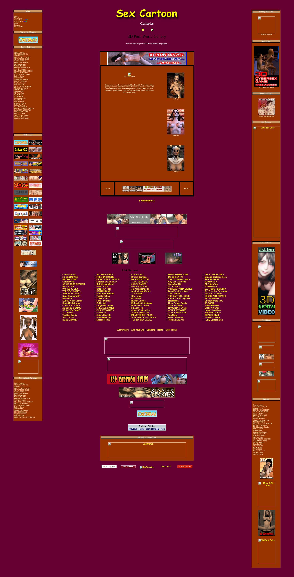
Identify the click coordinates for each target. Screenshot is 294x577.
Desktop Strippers (105, 293)
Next (163, 429)
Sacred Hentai (103, 320)
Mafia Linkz (67, 298)
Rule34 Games (138, 301)
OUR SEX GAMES (105, 310)
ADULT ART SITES (140, 313)
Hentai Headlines (213, 310)
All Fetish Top (211, 284)
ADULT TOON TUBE (214, 274)
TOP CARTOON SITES (179, 296)
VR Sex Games (212, 298)
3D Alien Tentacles (140, 289)
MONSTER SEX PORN (142, 315)
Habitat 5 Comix (212, 317)
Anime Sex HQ (103, 315)
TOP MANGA (211, 282)
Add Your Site (137, 330)
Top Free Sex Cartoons (216, 291)
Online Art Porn (103, 289)
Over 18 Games (175, 317)
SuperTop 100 (175, 284)
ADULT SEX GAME (177, 310)
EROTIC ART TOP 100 (215, 296)
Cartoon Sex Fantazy (106, 282)
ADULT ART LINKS (177, 313)
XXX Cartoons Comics (179, 279)
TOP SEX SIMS (212, 315)
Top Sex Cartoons (213, 293)
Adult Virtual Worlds (141, 291)
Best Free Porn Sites (178, 291)
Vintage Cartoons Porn (216, 277)
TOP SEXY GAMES (71, 291)
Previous (133, 429)
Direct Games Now (214, 301)
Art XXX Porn (174, 286)
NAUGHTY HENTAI (177, 308)
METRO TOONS (69, 279)
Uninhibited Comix (140, 305)
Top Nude (172, 315)
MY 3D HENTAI (175, 277)
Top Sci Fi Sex (103, 296)
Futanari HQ (137, 308)
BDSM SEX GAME (71, 310)
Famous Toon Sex (140, 286)
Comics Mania (69, 274)
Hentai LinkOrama (71, 303)
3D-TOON (209, 303)
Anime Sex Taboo (70, 293)
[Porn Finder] (184, 467)
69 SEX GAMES (138, 284)
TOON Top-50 (102, 298)
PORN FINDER (212, 305)
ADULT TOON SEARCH (73, 284)
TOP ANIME (137, 293)
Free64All (101, 313)
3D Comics (67, 313)
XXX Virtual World (104, 284)
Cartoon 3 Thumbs (71, 305)
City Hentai (136, 296)
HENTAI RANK (103, 291)
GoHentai (100, 303)
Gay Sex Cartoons (177, 282)
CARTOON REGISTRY (215, 289)
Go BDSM (136, 298)
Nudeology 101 (103, 317)
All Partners (123, 330)
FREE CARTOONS (105, 277)
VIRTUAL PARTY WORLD (180, 289)
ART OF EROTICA (105, 274)
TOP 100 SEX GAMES (141, 320)
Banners (151, 330)
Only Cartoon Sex (214, 320)
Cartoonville (68, 282)
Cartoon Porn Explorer (179, 298)
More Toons (171, 330)
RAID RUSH (68, 286)
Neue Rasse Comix (177, 303)
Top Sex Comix (69, 315)
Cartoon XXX (137, 274)
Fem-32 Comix (103, 301)
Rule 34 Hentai (212, 279)
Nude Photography (71, 296)
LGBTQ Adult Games (72, 301)
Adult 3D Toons (175, 305)
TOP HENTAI (211, 286)
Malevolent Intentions (141, 303)
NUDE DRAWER (70, 320)
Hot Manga (173, 301)
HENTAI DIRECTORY (178, 274)
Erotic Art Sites (212, 308)
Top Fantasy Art (176, 320)
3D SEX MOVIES (70, 277)
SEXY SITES (68, 317)
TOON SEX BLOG (139, 282)
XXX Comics (174, 293)
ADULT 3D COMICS (71, 308)
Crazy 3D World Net (140, 310)
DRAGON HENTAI (140, 279)
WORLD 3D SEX (70, 289)
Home (160, 330)
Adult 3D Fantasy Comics (143, 317)
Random (155, 429)
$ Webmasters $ (147, 201)
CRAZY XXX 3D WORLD (108, 279)
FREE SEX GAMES (105, 308)
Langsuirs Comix (104, 305)
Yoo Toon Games (213, 313)
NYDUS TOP (102, 286)
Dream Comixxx (139, 277)
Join (148, 429)
